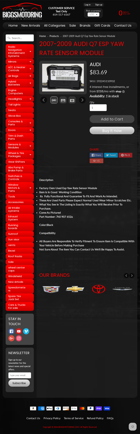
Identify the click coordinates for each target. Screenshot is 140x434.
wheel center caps (16, 269)
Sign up (98, 5)
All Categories (54, 25)
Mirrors (21, 62)
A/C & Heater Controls (21, 68)
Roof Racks (15, 256)
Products (54, 36)
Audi (95, 64)
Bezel (11, 250)
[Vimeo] (26, 331)
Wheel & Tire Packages (21, 154)
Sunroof (13, 234)
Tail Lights (14, 104)
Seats (12, 110)
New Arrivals (31, 25)
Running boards (13, 226)
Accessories (16, 202)
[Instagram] (19, 338)
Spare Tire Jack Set (14, 297)
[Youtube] (19, 331)
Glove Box (14, 116)
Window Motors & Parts (21, 188)
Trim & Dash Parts (15, 137)
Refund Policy (95, 418)
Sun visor (13, 239)
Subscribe (19, 383)
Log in (87, 5)
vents (11, 245)
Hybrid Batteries (21, 83)
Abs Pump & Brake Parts (16, 169)
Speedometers (16, 289)
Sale (72, 25)
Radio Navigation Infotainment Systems (21, 51)
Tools (11, 196)
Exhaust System (13, 218)
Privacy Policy (52, 418)
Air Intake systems (14, 209)
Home (13, 25)
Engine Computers (15, 91)
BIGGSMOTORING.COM (68, 427)
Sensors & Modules (21, 146)
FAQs (110, 418)
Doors (21, 130)
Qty (92, 102)
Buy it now (112, 130)
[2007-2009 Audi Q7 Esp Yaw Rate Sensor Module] (54, 100)
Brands (85, 25)
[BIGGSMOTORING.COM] (22, 11)
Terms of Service (73, 418)
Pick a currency (93, 11)
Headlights (21, 99)
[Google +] (11, 338)
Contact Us (122, 25)
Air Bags (21, 76)
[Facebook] (11, 331)
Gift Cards (102, 25)
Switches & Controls (15, 177)
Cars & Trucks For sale (16, 306)
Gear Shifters (16, 162)
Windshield (15, 276)
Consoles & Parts (21, 123)
